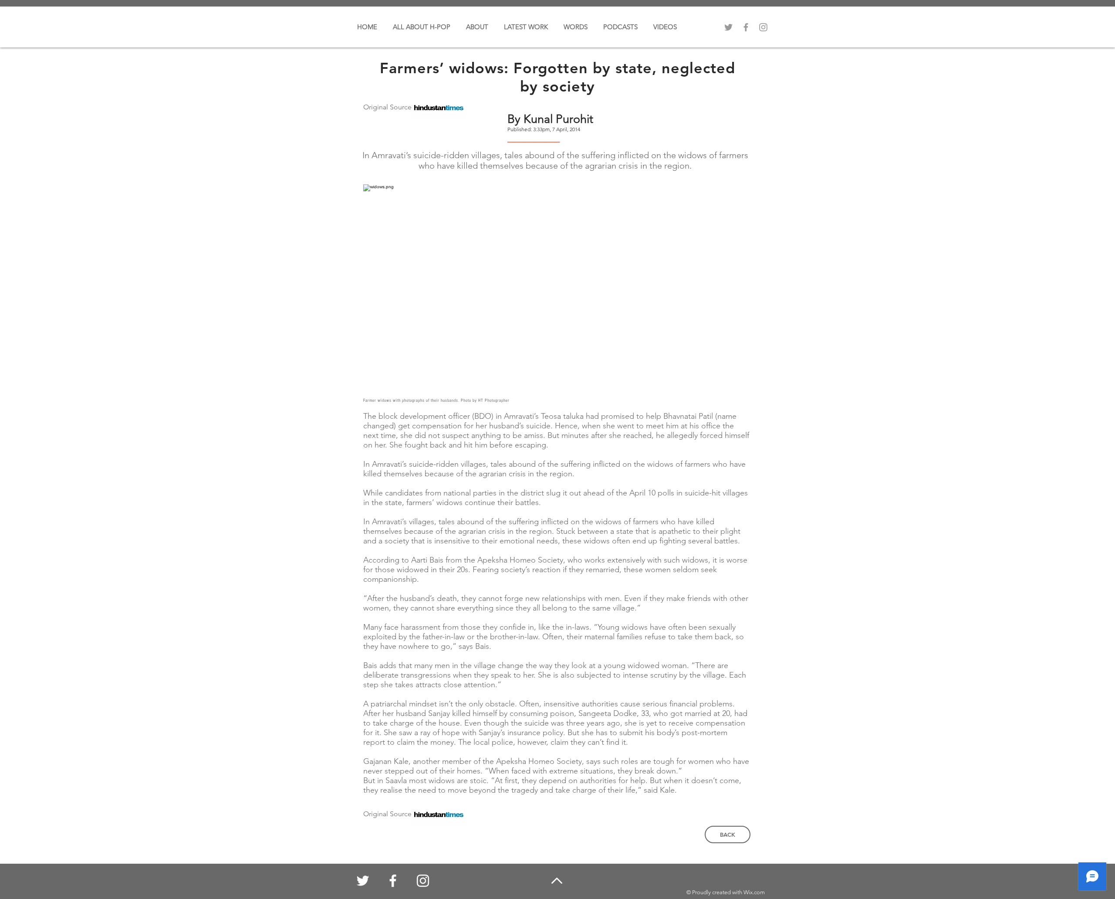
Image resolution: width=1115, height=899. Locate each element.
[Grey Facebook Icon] (745, 27)
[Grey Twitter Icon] (728, 27)
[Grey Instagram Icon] (763, 27)
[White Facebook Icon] (393, 880)
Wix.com (754, 892)
